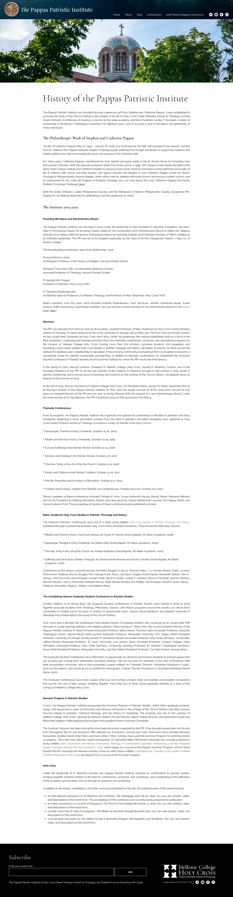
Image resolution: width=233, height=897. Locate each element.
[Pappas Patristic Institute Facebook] (221, 14)
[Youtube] (216, 14)
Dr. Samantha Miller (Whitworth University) (135, 739)
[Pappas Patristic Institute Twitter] (211, 14)
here (81, 184)
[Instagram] (227, 14)
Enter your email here (20, 866)
